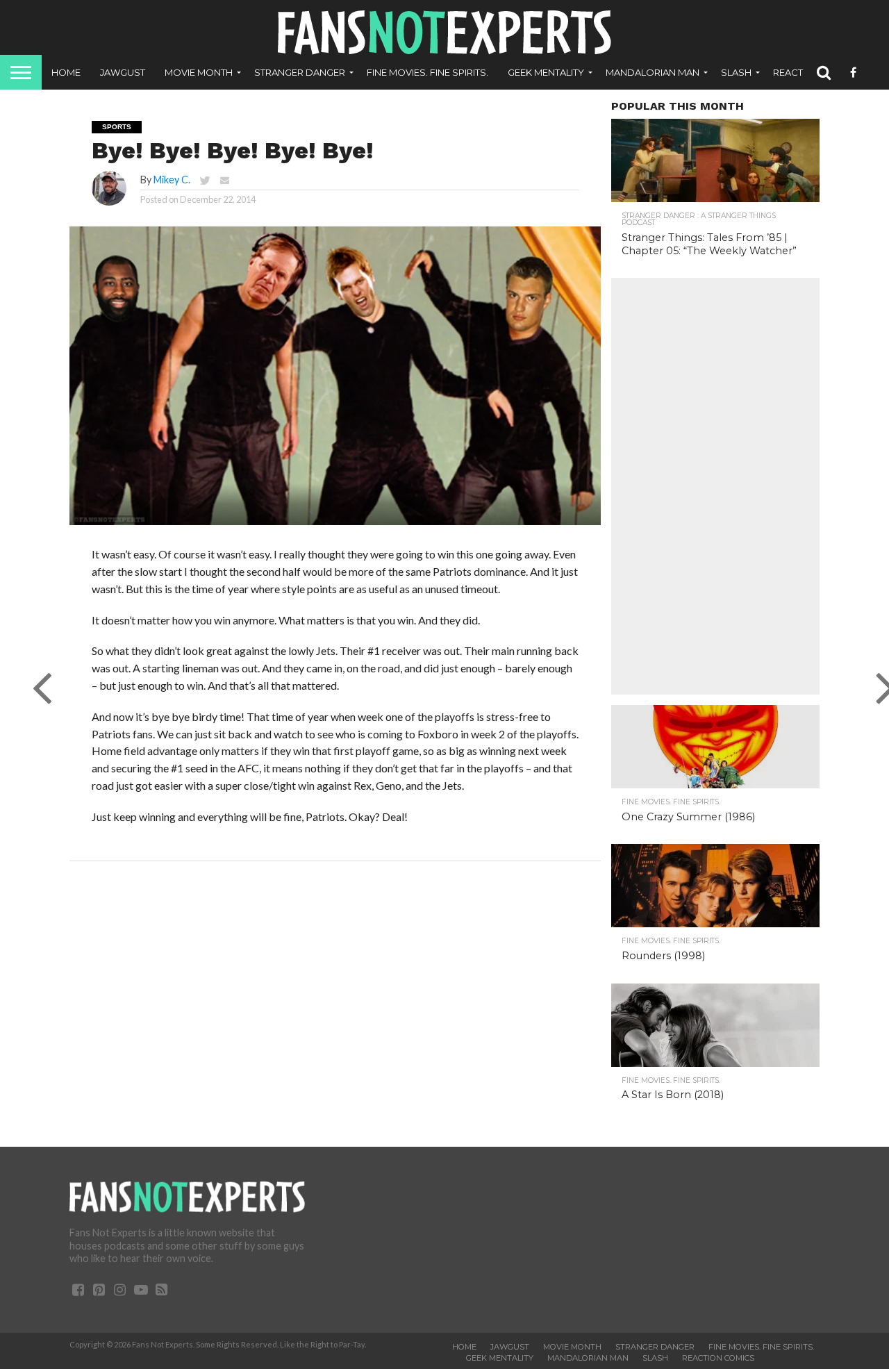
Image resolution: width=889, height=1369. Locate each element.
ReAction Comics (718, 1358)
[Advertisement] (715, 486)
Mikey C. (171, 179)
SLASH (736, 72)
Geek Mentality (546, 72)
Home (66, 72)
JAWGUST (122, 72)
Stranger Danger (299, 72)
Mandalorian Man (652, 72)
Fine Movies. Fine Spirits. (427, 72)
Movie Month (199, 72)
